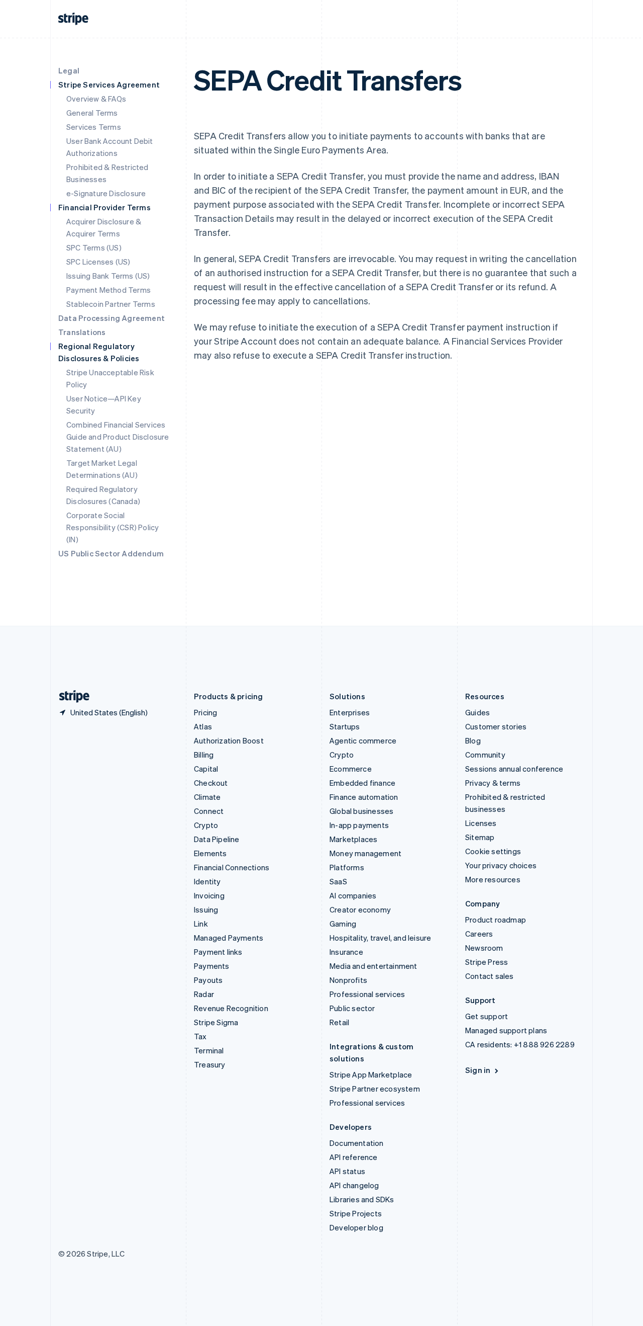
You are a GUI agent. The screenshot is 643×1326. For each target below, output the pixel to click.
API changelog (354, 1185)
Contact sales (489, 976)
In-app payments (359, 825)
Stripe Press (486, 962)
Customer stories (495, 726)
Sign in (477, 1070)
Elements (210, 853)
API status (347, 1171)
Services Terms (93, 127)
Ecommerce (351, 769)
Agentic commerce (363, 740)
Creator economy (360, 909)
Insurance (346, 952)
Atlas (203, 726)
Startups (345, 726)
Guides (477, 712)
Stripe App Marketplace (371, 1074)
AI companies (353, 895)
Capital (206, 769)
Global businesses (361, 811)
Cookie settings (493, 851)
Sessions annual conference (514, 769)
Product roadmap (495, 920)
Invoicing (209, 895)
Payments (212, 966)
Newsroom (484, 948)
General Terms (92, 113)
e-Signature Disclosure (106, 193)
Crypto (206, 825)
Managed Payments (228, 938)
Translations (81, 332)
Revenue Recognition (231, 1008)
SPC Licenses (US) (98, 262)
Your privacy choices (501, 865)
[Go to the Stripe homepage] (70, 696)
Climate (207, 797)
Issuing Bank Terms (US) (108, 276)
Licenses (481, 823)
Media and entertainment (373, 966)
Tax (200, 1036)
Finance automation (364, 797)
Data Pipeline (217, 839)
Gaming (343, 924)
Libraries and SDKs (362, 1199)
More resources (492, 879)
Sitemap (479, 837)
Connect (209, 811)
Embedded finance (362, 783)
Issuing (206, 909)
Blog (473, 740)
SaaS (338, 881)
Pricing (205, 712)
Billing (203, 755)
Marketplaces (353, 839)
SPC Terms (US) (94, 247)
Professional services (367, 994)
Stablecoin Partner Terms (110, 304)
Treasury (210, 1064)
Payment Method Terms (108, 290)
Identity (207, 881)
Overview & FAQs (96, 99)
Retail (339, 1022)
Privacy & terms (492, 783)
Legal (68, 70)
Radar (204, 994)
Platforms (347, 867)
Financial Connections (231, 867)
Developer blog (356, 1227)
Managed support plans (506, 1030)
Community (485, 755)
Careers (479, 934)
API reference (354, 1157)
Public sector (352, 1008)
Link (201, 924)
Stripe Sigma (216, 1022)
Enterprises (350, 712)
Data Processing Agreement (111, 318)
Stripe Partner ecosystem (375, 1089)
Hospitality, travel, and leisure (380, 938)
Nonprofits (348, 980)
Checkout (211, 783)
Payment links (218, 952)
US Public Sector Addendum (111, 553)
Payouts (208, 980)
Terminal (209, 1050)
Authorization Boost (229, 740)
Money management (365, 853)
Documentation (357, 1143)
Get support (486, 1016)
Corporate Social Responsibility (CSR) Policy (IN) (112, 527)
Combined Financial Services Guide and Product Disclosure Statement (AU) (117, 437)
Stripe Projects (356, 1213)
